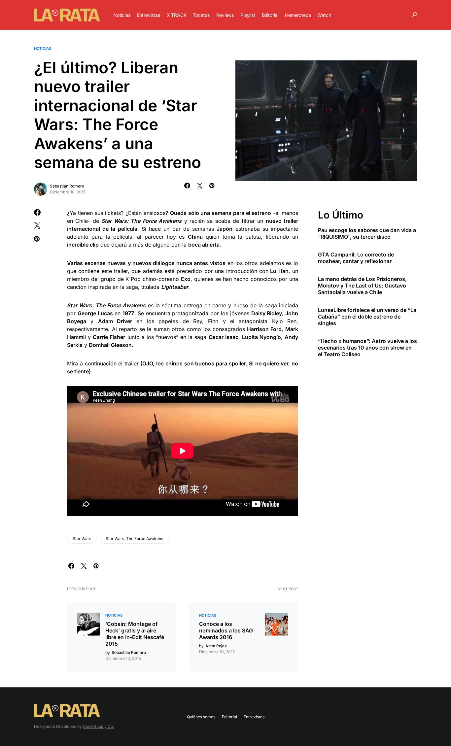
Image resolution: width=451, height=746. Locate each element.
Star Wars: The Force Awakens (134, 538)
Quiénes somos (201, 716)
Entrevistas (254, 716)
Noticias (42, 48)
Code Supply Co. (98, 726)
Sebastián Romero (67, 186)
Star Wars (82, 538)
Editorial (229, 716)
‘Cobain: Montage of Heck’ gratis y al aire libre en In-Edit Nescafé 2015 (134, 634)
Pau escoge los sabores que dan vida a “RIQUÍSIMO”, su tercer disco (367, 233)
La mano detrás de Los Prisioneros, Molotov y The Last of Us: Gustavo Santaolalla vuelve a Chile (362, 285)
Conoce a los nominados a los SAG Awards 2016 (226, 630)
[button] (414, 14)
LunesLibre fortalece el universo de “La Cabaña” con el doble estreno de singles (367, 316)
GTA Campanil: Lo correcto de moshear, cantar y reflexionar (356, 257)
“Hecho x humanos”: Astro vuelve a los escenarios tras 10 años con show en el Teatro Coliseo (367, 347)
